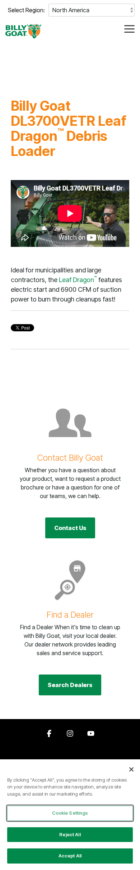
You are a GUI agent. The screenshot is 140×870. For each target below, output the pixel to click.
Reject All (69, 834)
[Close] (131, 769)
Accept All (70, 856)
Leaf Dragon (78, 280)
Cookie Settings (70, 813)
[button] (129, 28)
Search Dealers (70, 685)
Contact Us (70, 527)
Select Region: (26, 10)
